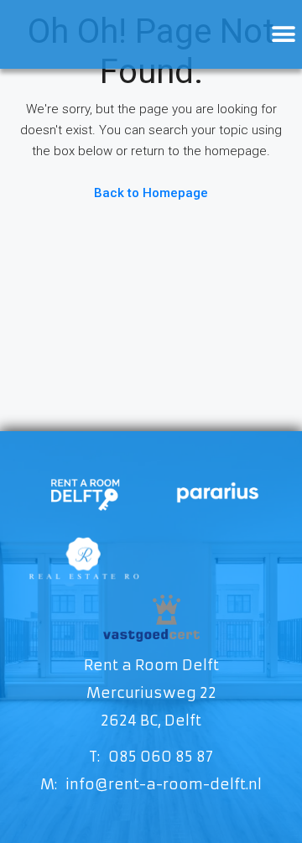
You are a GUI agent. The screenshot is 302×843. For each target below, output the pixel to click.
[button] (283, 35)
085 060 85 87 (160, 756)
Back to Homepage (151, 192)
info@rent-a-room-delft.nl (163, 784)
